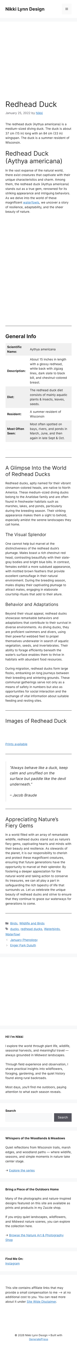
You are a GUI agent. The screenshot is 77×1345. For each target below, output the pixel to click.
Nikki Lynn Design (25, 9)
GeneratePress (38, 1339)
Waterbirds (52, 929)
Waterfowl (12, 934)
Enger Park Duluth (23, 945)
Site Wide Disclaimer (41, 1301)
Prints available (16, 744)
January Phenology (24, 940)
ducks (14, 929)
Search (63, 1117)
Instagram (12, 1263)
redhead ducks (31, 929)
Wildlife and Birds (32, 923)
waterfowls (31, 202)
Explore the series (22, 1170)
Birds (14, 923)
